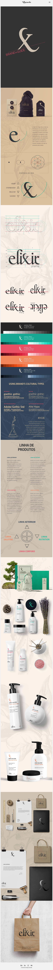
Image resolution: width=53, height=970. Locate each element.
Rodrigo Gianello (28, 967)
